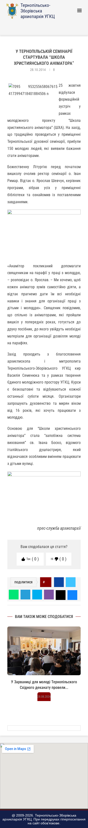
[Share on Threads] (61, 594)
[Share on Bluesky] (72, 594)
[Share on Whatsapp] (14, 594)
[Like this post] (47, 582)
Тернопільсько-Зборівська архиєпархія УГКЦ (38, 10)
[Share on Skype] (37, 594)
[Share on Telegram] (25, 594)
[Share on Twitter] (71, 582)
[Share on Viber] (49, 594)
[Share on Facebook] (59, 582)
